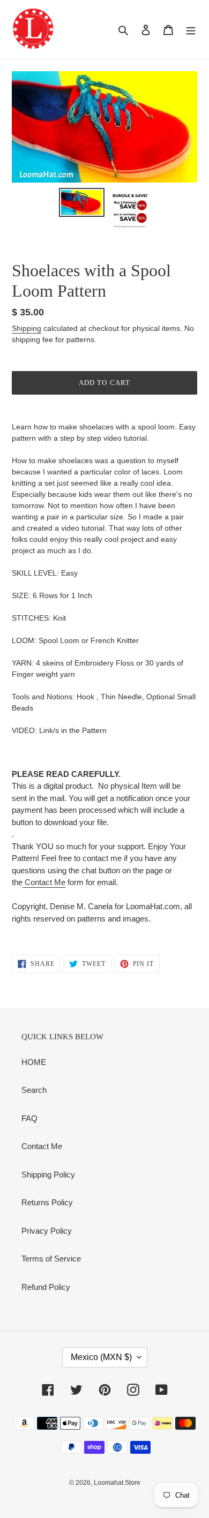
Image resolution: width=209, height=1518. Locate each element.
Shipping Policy (48, 1174)
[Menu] (191, 29)
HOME (33, 1062)
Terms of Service (51, 1258)
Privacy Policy (46, 1230)
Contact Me (44, 882)
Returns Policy (47, 1202)
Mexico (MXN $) (101, 1357)
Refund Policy (45, 1287)
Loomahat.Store (117, 1482)
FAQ (29, 1118)
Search (34, 1089)
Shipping (26, 328)
